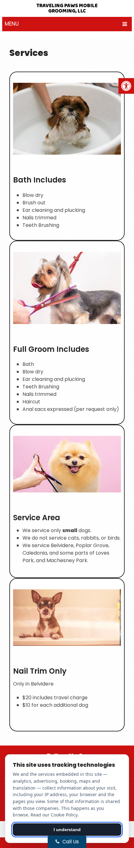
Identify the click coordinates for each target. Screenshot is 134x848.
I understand (67, 829)
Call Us (70, 841)
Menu (12, 23)
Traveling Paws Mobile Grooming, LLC (67, 8)
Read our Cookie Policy (54, 815)
